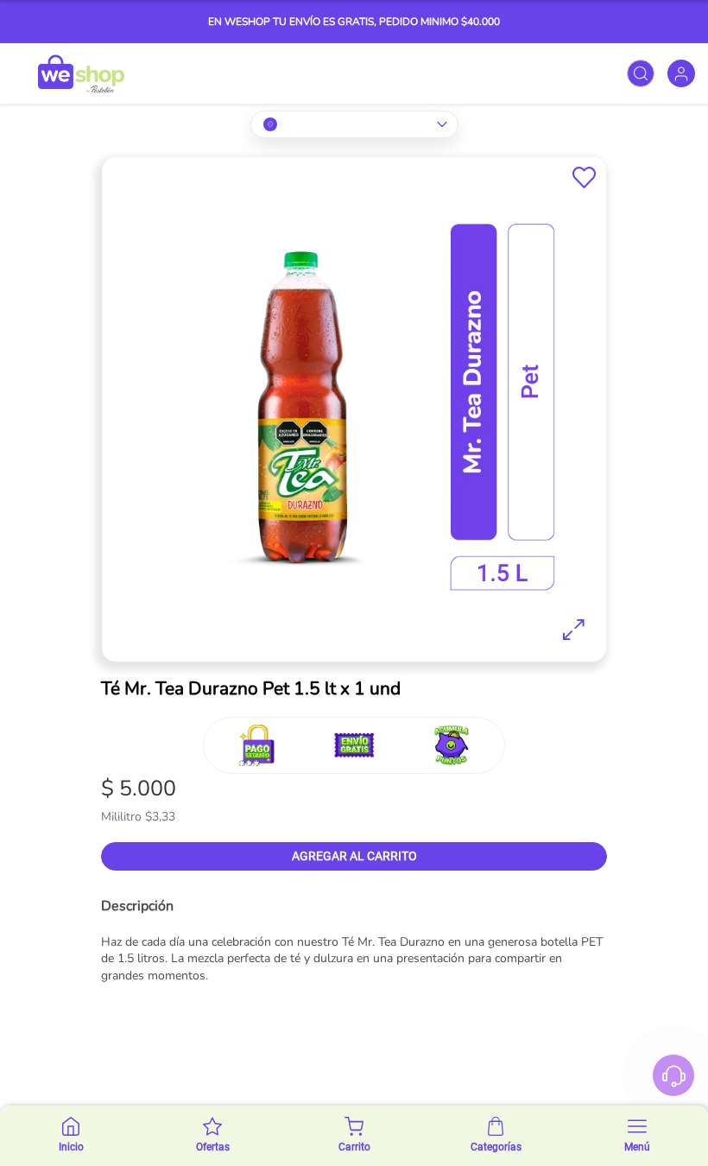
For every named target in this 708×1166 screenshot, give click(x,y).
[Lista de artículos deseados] (584, 177)
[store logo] (81, 73)
